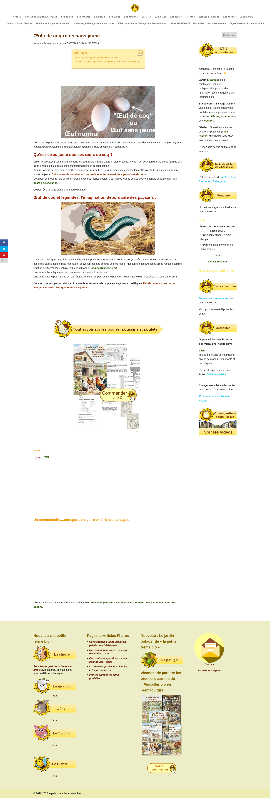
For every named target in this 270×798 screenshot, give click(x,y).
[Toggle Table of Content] (138, 53)
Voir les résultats (218, 261)
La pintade (160, 17)
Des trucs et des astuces (213, 298)
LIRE (202, 350)
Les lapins (114, 17)
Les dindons (131, 17)
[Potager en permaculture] (162, 660)
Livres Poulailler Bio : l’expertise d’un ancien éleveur (198, 23)
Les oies (146, 17)
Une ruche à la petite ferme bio (52, 23)
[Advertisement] (56, 481)
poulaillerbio (44, 43)
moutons (229, 116)
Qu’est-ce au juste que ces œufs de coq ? (98, 57)
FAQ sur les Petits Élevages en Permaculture (142, 23)
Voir (54, 695)
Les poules (67, 17)
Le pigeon (99, 17)
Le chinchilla (246, 17)
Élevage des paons (209, 17)
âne (202, 116)
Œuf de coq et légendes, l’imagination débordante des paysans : (110, 61)
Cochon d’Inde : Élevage (19, 23)
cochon (208, 120)
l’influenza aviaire (216, 374)
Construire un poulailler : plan (41, 17)
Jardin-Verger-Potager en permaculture (93, 23)
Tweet (45, 457)
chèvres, (215, 116)
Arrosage (214, 80)
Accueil (17, 17)
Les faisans (229, 17)
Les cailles (176, 17)
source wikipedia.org (103, 268)
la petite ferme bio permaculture (247, 23)
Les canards (83, 17)
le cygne (190, 17)
